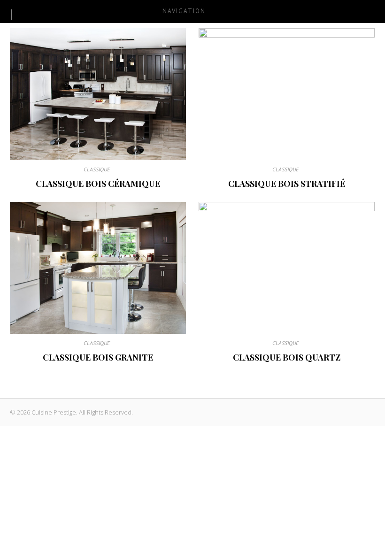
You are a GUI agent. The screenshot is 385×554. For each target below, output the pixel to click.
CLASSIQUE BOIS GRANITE (98, 357)
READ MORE (98, 94)
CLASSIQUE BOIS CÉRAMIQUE (98, 183)
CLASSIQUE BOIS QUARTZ (286, 357)
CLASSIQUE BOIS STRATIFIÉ (286, 183)
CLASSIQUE (97, 169)
